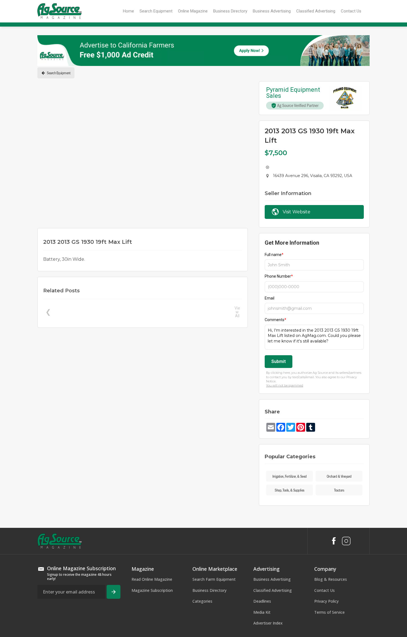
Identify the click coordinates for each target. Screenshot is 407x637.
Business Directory (209, 590)
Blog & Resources (330, 579)
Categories (202, 601)
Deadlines (262, 601)
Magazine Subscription (152, 590)
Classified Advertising (272, 590)
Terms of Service (329, 612)
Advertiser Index (268, 623)
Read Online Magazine (152, 579)
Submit (278, 361)
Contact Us (324, 590)
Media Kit (262, 612)
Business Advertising (272, 579)
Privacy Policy (326, 601)
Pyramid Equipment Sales (293, 93)
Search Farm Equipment (214, 579)
